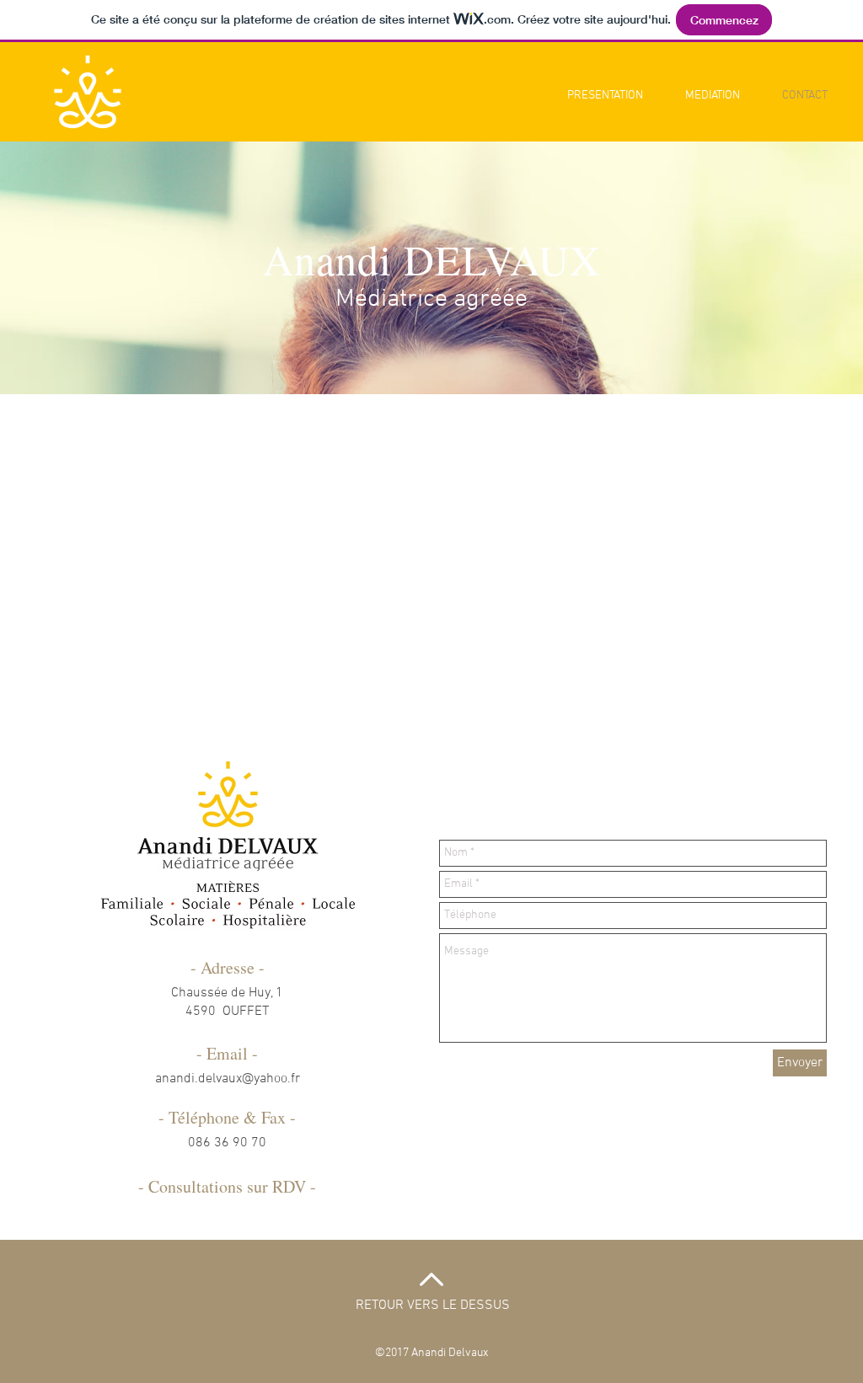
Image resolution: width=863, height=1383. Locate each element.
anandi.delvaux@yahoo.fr (227, 1079)
